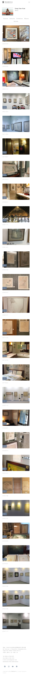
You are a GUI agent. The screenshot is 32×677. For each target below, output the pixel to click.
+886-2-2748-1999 (9, 658)
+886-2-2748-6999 (9, 656)
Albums (26, 18)
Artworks (12, 18)
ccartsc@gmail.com (11, 659)
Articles (16, 21)
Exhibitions (19, 18)
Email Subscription (13, 661)
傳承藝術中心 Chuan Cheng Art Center (9, 2)
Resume (5, 18)
